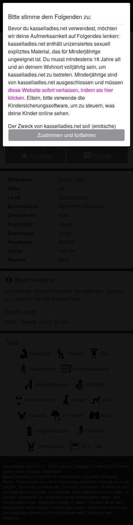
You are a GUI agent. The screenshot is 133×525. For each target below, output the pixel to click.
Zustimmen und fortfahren (66, 135)
